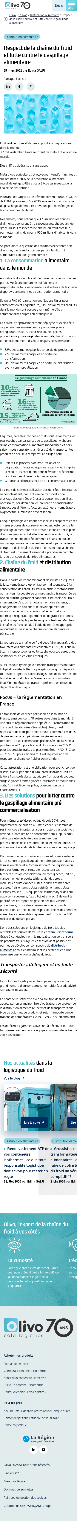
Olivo (12, 15)
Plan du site (11, 1473)
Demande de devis (16, 1364)
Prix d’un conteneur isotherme (24, 1385)
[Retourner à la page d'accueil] (38, 1328)
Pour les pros (13, 1403)
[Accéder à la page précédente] (5, 19)
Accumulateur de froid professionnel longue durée (37, 1411)
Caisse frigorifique (15, 1425)
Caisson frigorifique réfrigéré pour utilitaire (31, 1418)
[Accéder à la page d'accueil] (18, 5)
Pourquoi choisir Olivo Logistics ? (25, 1392)
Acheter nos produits (18, 1355)
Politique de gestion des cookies (25, 1497)
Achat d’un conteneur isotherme (25, 1378)
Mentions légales (15, 1481)
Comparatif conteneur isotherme (25, 1371)
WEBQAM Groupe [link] (39, 1506)
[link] (8, 86)
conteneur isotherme (59, 932)
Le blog (23, 15)
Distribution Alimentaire (44, 15)
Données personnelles (18, 1489)
